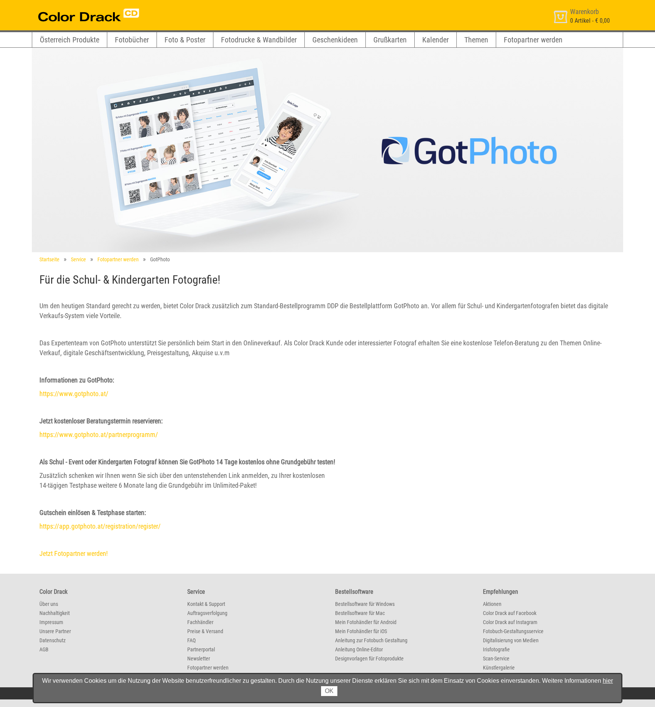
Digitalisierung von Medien (511, 640)
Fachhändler (200, 622)
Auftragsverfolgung (207, 613)
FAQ (191, 640)
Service (78, 259)
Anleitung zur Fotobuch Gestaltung (371, 640)
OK (329, 691)
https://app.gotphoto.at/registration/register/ (100, 526)
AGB (44, 649)
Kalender (435, 39)
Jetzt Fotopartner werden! (73, 553)
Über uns (48, 604)
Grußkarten (390, 39)
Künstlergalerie (499, 668)
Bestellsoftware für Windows (365, 604)
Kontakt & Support (206, 604)
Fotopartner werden (533, 39)
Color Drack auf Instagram (510, 622)
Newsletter (198, 658)
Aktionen (492, 604)
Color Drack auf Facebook (509, 613)
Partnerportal (201, 649)
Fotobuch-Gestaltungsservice (513, 631)
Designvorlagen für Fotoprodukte (369, 658)
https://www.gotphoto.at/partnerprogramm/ (98, 435)
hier (608, 680)
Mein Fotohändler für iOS (361, 631)
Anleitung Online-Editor (359, 649)
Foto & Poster (185, 39)
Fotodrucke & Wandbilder (259, 39)
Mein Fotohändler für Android (365, 622)
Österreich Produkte (69, 39)
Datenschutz (52, 640)
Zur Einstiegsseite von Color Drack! (74, 7)
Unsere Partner (55, 631)
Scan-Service (496, 658)
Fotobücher (132, 39)
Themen (476, 39)
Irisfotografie (496, 649)
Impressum (51, 622)
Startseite (49, 259)
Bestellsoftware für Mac (360, 613)
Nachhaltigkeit (54, 613)
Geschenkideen (335, 39)
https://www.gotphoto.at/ (73, 394)
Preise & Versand (205, 631)
